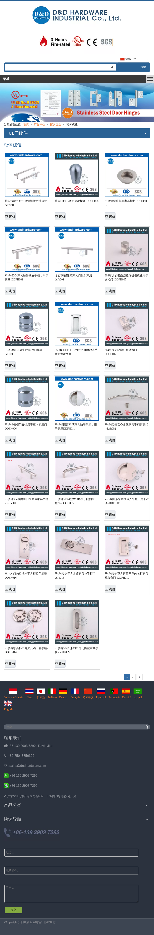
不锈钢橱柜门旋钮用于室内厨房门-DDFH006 (26, 426)
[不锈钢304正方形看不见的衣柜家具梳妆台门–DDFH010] (127, 547)
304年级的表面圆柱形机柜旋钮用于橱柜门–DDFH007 (126, 277)
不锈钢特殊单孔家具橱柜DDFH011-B (126, 203)
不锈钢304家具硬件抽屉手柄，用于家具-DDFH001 (26, 277)
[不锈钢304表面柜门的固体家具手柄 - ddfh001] (27, 472)
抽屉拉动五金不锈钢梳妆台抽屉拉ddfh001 (26, 203)
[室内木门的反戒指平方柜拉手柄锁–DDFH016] (27, 547)
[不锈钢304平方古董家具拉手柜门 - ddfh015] (77, 547)
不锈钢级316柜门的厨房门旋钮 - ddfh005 (25, 352)
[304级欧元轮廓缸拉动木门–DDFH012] (127, 323)
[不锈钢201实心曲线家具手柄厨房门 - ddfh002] (127, 398)
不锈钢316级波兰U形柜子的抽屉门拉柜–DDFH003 (76, 501)
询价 (12, 216)
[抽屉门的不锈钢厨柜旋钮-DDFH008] (77, 174)
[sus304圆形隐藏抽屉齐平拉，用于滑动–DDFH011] (127, 472)
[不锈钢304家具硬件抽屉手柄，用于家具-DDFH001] (27, 249)
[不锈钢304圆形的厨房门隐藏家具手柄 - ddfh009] (77, 621)
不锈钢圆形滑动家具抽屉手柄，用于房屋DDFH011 (76, 426)
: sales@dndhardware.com (25, 765)
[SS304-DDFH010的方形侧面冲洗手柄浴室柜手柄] (77, 323)
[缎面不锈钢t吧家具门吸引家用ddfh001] (77, 249)
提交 (13, 909)
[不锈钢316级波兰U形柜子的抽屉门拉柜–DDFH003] (77, 472)
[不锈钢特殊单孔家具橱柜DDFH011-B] (127, 174)
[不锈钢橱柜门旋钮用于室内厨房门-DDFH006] (27, 398)
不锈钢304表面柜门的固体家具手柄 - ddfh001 (26, 501)
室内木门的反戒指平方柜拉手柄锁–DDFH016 (26, 575)
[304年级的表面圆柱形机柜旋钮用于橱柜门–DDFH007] (127, 249)
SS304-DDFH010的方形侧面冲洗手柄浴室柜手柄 (76, 352)
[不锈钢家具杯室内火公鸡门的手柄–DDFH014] (27, 621)
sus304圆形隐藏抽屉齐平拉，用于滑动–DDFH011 (127, 501)
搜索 (143, 67)
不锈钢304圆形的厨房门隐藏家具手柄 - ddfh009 (76, 650)
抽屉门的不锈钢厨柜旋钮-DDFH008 (76, 201)
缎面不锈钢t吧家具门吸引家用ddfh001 (73, 277)
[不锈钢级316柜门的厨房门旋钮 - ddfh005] (27, 323)
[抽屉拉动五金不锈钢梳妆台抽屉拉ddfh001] (27, 174)
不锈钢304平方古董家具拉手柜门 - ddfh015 (76, 575)
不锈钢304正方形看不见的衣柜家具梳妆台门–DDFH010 (126, 575)
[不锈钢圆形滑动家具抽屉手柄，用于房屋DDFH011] (77, 398)
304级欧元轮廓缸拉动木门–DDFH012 (121, 352)
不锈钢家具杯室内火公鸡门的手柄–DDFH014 (26, 650)
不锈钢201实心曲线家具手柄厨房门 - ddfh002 (126, 426)
